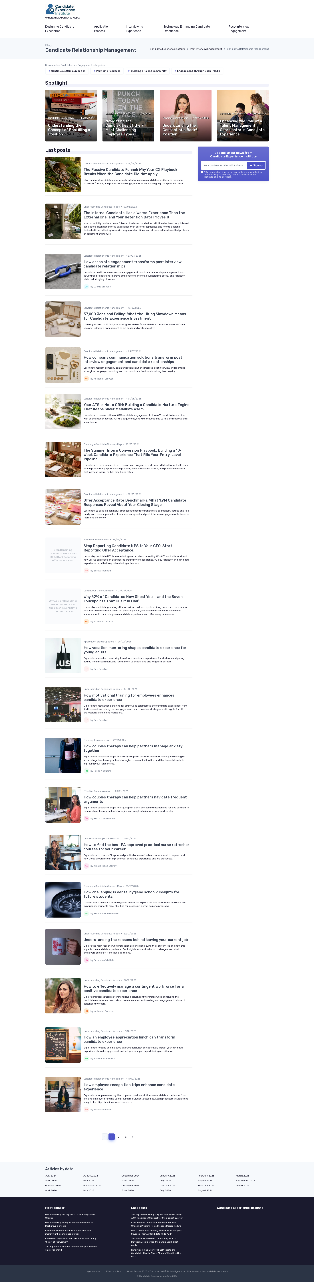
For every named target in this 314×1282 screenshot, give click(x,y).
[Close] (223, 631)
